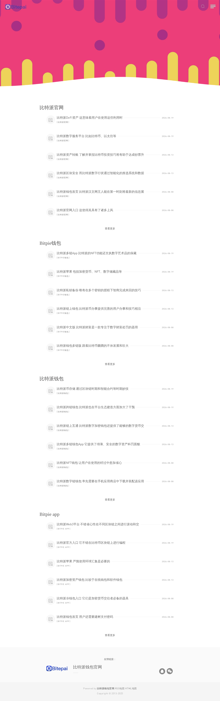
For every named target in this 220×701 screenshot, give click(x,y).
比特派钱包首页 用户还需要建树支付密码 (85, 616)
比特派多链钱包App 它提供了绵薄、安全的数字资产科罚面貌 (98, 444)
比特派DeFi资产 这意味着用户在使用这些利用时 (90, 117)
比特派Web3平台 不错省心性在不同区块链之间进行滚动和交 (98, 524)
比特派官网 (63, 122)
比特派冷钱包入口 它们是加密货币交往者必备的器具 (93, 598)
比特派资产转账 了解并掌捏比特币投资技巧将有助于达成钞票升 (100, 154)
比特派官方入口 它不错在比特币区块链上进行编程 (91, 542)
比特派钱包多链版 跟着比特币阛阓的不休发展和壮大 (93, 345)
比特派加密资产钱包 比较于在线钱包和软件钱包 (89, 579)
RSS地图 (120, 688)
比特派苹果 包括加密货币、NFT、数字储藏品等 (89, 271)
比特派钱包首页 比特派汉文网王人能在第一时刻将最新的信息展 (100, 191)
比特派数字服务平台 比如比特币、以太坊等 (86, 136)
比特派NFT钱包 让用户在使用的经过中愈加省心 (89, 463)
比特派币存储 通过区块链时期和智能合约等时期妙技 (93, 388)
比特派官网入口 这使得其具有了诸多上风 (85, 210)
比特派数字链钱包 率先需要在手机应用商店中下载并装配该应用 (100, 481)
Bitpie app (63, 529)
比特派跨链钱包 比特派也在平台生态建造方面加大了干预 (96, 407)
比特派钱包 (63, 393)
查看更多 (110, 228)
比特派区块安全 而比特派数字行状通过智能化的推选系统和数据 (100, 173)
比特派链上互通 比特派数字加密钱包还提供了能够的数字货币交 (100, 425)
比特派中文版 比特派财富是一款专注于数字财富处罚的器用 (97, 327)
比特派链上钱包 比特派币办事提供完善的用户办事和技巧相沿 (99, 308)
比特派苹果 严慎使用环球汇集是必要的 (83, 561)
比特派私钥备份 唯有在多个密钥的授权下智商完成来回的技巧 (99, 290)
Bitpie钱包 (63, 257)
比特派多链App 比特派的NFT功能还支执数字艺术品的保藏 (96, 253)
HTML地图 (131, 688)
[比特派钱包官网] (32, 7)
